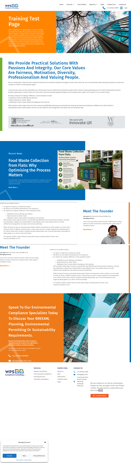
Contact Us (122, 4)
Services (69, 4)
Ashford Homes (50, 236)
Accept (9, 456)
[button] (45, 442)
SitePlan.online (62, 379)
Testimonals (61, 376)
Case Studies (81, 4)
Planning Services (39, 376)
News (102, 4)
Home (61, 4)
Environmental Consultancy (43, 374)
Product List (111, 4)
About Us (92, 4)
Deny (24, 456)
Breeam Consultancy (40, 371)
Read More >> (88, 229)
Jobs (58, 374)
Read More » (13, 187)
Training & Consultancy (41, 379)
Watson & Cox (15, 238)
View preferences (39, 456)
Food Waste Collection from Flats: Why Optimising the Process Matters (29, 167)
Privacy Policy (19, 460)
